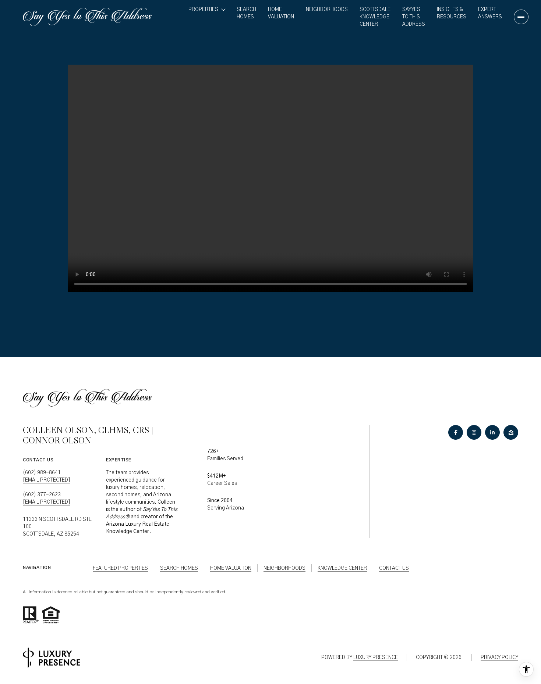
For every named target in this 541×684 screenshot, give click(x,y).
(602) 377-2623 (42, 494)
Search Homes (246, 13)
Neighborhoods (327, 9)
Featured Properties (120, 568)
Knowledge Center (342, 568)
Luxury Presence (375, 657)
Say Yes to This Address (413, 17)
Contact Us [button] (394, 568)
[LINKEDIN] (492, 432)
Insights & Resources (451, 13)
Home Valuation (281, 13)
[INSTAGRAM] (474, 432)
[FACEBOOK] (455, 432)
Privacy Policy (499, 657)
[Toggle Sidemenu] (521, 17)
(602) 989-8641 (42, 472)
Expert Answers (490, 13)
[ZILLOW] (510, 432)
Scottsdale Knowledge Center (375, 17)
